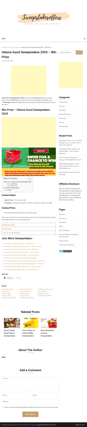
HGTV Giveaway (64, 230)
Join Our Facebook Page (11, 233)
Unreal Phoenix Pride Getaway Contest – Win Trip (21, 249)
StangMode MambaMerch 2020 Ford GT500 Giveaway (23, 266)
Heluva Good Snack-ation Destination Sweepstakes (26, 291)
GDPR (61, 226)
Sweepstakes (63, 126)
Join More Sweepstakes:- (12, 188)
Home (4, 47)
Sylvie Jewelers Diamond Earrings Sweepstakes (21, 258)
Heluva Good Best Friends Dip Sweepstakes (8, 291)
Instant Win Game (14, 47)
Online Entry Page (9, 225)
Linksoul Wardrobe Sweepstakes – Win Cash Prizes (22, 255)
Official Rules (7, 229)
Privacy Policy (63, 241)
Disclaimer (62, 222)
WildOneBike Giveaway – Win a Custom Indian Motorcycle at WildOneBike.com (69, 166)
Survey (61, 122)
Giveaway (62, 110)
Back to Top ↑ (80, 425)
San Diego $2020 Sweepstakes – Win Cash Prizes (21, 269)
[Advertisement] (29, 80)
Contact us (63, 218)
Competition (63, 102)
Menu (4, 39)
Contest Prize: (13, 185)
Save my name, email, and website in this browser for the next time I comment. (31, 407)
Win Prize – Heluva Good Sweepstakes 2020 (17, 182)
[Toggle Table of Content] (28, 179)
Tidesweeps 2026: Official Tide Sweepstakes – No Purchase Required (69, 151)
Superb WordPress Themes (46, 425)
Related (9, 190)
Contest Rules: (14, 184)
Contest (62, 106)
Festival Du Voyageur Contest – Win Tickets (19, 243)
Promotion (62, 118)
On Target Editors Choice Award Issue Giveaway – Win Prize (25, 261)
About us (62, 214)
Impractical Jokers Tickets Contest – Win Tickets (22, 252)
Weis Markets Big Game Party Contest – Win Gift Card (23, 246)
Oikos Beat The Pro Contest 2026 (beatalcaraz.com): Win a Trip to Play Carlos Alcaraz (70, 143)
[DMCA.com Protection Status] (65, 252)
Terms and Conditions (66, 245)
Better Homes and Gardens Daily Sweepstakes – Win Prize (24, 264)
